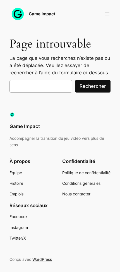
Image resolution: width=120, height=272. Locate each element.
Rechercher (93, 86)
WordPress (42, 259)
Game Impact (42, 13)
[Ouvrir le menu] (107, 14)
